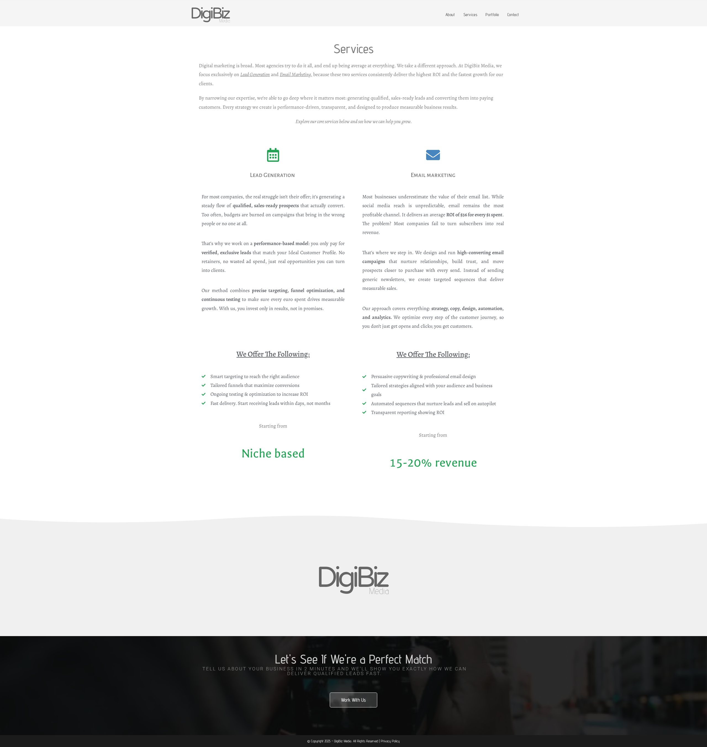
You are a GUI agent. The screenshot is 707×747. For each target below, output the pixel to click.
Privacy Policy (390, 741)
